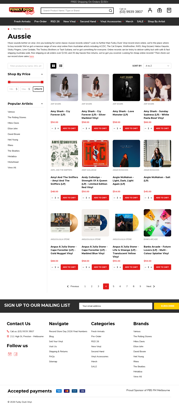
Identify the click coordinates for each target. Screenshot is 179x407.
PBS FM (151, 390)
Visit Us (53, 346)
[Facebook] (16, 354)
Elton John (13, 128)
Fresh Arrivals (22, 21)
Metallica (12, 156)
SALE (140, 21)
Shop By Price (19, 74)
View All (12, 167)
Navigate (59, 323)
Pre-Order (40, 21)
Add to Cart (69, 128)
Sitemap (53, 361)
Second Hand (88, 21)
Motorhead (13, 162)
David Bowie (14, 134)
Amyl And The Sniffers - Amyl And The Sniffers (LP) (64, 180)
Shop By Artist (156, 21)
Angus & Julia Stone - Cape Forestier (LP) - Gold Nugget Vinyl (63, 250)
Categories (103, 323)
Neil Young (13, 139)
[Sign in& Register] (150, 10)
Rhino (10, 145)
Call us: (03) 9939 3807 (22, 331)
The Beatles (14, 150)
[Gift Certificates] (159, 10)
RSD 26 (55, 21)
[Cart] (169, 10)
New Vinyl (69, 21)
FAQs (52, 356)
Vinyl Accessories (110, 21)
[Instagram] (10, 354)
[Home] (9, 29)
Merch (129, 21)
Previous (74, 286)
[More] (77, 21)
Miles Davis (13, 123)
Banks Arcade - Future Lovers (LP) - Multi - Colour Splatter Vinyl (157, 250)
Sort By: (137, 65)
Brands (141, 323)
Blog (51, 336)
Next (149, 286)
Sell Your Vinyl (56, 341)
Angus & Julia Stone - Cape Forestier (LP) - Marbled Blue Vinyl (95, 250)
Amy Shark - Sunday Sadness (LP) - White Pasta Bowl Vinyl (156, 114)
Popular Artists (20, 104)
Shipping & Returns (58, 351)
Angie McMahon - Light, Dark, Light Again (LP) (123, 180)
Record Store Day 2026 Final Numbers (68, 331)
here (32, 56)
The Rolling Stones (17, 117)
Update (38, 89)
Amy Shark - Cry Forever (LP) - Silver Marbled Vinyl (94, 114)
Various (11, 111)
